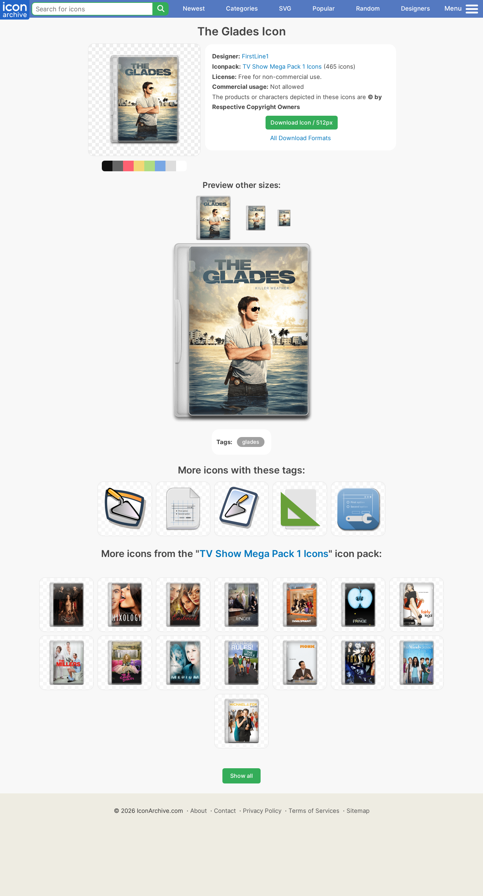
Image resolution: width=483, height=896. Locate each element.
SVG (285, 8)
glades (250, 441)
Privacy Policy (262, 810)
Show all (241, 775)
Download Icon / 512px (301, 122)
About (198, 810)
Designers (415, 8)
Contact (225, 810)
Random (368, 8)
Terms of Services (314, 810)
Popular (324, 8)
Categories (242, 8)
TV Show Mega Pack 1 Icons (282, 66)
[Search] (160, 9)
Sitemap (358, 810)
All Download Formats (300, 138)
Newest (194, 8)
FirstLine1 (255, 56)
